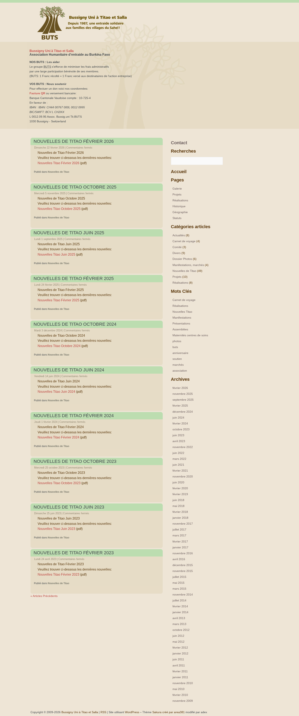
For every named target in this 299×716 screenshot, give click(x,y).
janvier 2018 (180, 517)
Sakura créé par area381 (168, 712)
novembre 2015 (182, 571)
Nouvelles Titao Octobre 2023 (59, 483)
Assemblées (180, 329)
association (179, 370)
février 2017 (180, 541)
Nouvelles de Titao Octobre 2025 (75, 187)
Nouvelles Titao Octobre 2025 (59, 208)
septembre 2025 (183, 399)
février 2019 (180, 494)
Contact (179, 142)
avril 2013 (178, 618)
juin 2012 (178, 635)
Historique (179, 206)
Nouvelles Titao (182, 311)
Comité (177, 247)
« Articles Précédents (44, 596)
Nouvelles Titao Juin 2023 (56, 528)
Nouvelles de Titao (58, 172)
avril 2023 (178, 441)
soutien (177, 358)
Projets (176, 194)
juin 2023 (178, 435)
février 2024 (180, 423)
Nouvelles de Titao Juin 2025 (69, 232)
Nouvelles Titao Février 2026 (58, 163)
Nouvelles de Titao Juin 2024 (69, 369)
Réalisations (180, 200)
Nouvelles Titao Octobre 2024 (59, 346)
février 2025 (180, 405)
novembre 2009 (182, 700)
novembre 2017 (182, 523)
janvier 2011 (180, 677)
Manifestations (181, 317)
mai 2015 (178, 582)
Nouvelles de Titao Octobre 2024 (75, 324)
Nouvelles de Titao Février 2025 (74, 278)
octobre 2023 (181, 429)
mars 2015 (179, 588)
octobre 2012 (181, 629)
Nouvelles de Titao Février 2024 (74, 415)
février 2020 (180, 488)
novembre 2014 (182, 594)
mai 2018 (178, 506)
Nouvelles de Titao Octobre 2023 (75, 461)
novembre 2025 (182, 393)
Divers (176, 253)
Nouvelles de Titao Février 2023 (74, 552)
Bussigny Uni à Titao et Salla (51, 51)
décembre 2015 (182, 565)
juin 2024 (178, 417)
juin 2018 (178, 500)
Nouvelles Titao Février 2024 (58, 437)
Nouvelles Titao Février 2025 (58, 300)
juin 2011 (178, 659)
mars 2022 (179, 458)
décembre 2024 (182, 411)
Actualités (178, 235)
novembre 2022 (182, 447)
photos (176, 341)
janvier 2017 (180, 547)
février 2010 (180, 694)
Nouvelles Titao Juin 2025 (56, 254)
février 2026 (180, 387)
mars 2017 (179, 535)
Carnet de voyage (183, 241)
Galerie (177, 188)
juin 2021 (178, 464)
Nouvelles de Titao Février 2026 (74, 141)
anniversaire (180, 353)
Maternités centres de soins (190, 335)
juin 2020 (178, 482)
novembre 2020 (182, 476)
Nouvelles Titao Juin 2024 (56, 391)
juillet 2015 (179, 576)
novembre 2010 (182, 683)
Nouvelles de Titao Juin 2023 (69, 507)
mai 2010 (178, 689)
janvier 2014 (180, 612)
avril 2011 (178, 665)
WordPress (132, 712)
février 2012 (180, 647)
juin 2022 (178, 453)
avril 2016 (178, 559)
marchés (178, 364)
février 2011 (180, 671)
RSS (103, 712)
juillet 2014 (179, 600)
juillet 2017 (179, 529)
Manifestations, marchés (188, 265)
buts (175, 347)
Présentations (181, 323)
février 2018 (180, 511)
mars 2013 (179, 624)
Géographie (180, 212)
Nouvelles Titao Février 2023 (58, 574)
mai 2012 (178, 641)
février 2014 (180, 606)
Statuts (176, 218)
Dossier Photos (182, 258)
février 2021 (180, 470)
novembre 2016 (182, 553)
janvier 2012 (180, 653)
